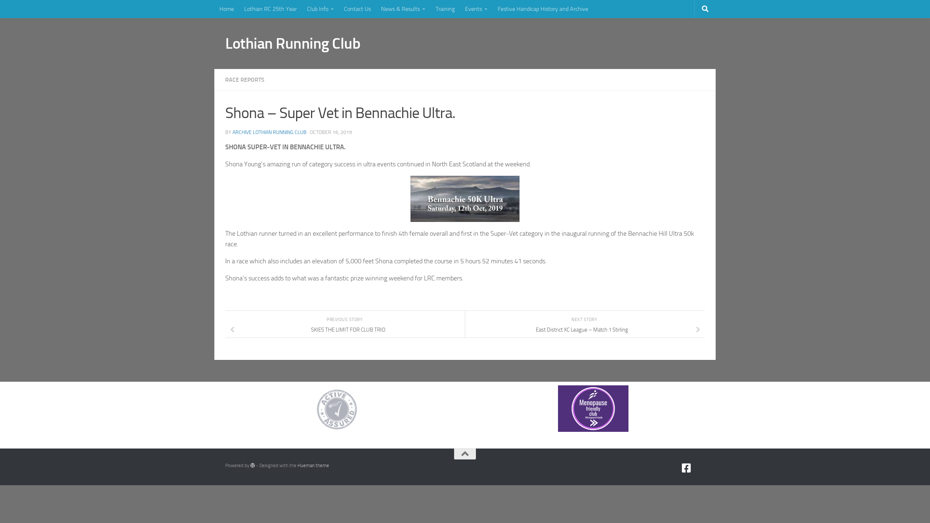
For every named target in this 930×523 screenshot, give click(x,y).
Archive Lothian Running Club (269, 132)
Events (473, 8)
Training (445, 8)
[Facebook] (687, 468)
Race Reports (244, 79)
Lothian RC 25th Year (270, 8)
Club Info (317, 8)
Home (226, 8)
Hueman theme (313, 465)
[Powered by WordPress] (252, 465)
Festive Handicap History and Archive (543, 8)
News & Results (400, 8)
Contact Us (357, 8)
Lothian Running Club (292, 44)
